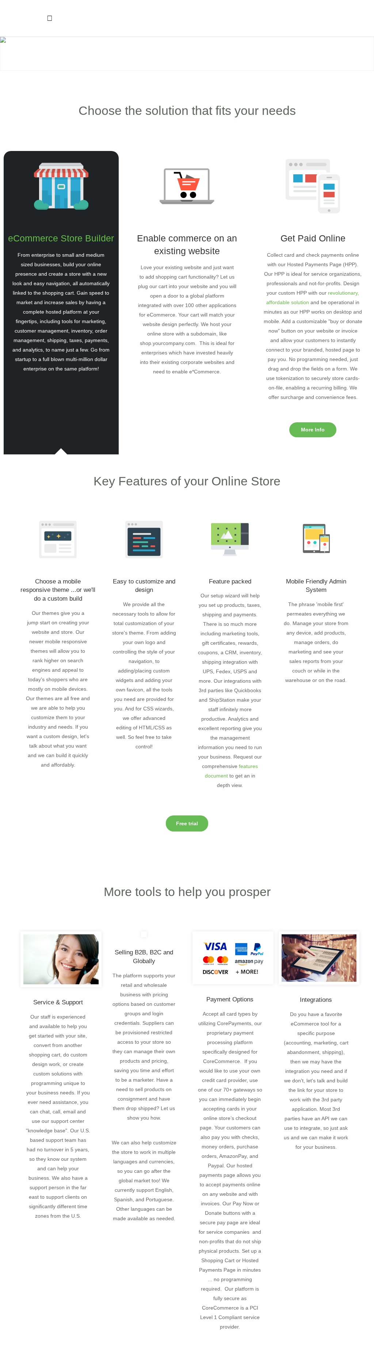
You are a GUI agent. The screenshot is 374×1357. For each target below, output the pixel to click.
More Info (313, 430)
